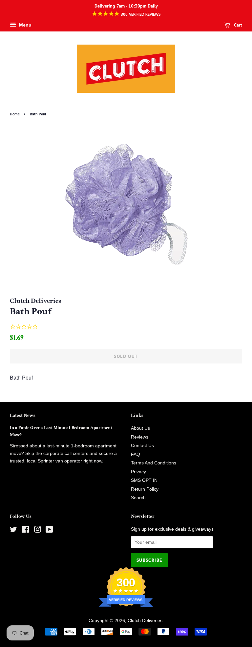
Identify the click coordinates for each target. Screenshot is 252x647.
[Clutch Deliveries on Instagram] (37, 530)
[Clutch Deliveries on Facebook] (25, 530)
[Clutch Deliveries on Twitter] (13, 530)
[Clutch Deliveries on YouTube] (49, 530)
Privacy (138, 471)
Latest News (22, 415)
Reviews (139, 437)
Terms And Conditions (153, 463)
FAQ (135, 454)
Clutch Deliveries (145, 620)
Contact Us (142, 445)
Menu (25, 25)
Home (15, 113)
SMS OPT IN (144, 480)
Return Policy (144, 489)
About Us (140, 428)
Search (138, 497)
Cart (237, 25)
